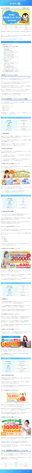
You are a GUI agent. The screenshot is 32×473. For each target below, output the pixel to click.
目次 (15, 41)
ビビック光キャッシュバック (13, 441)
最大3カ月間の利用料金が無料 (9, 66)
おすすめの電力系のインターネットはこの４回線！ (10, 46)
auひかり (27, 402)
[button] (29, 226)
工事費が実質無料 (7, 49)
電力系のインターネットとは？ (7, 44)
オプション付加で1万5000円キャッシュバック (11, 56)
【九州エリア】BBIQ (6, 64)
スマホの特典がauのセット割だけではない (10, 67)
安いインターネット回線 (21, 35)
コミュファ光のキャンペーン (14, 190)
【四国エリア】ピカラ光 (7, 59)
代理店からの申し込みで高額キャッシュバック (11, 52)
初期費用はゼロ (6, 60)
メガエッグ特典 (9, 279)
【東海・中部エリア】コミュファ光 (8, 47)
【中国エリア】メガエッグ (7, 53)
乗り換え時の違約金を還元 (8, 50)
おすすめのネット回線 (11, 39)
